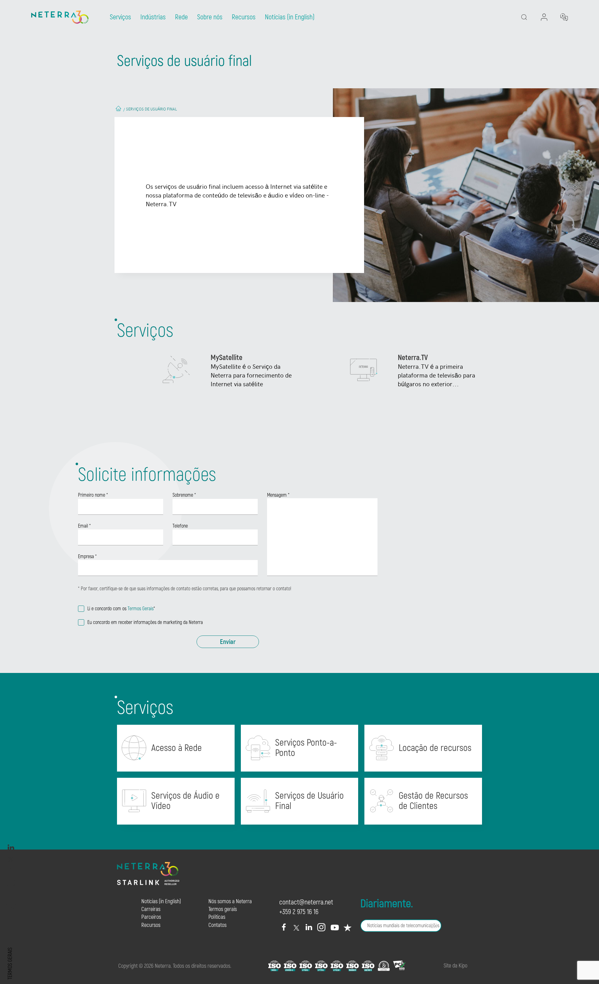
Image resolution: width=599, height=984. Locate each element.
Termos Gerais (140, 609)
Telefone (180, 526)
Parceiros (151, 917)
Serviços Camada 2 (304, 774)
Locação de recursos (435, 748)
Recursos (244, 17)
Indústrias (153, 17)
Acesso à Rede (176, 748)
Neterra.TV (293, 827)
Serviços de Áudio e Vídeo (185, 801)
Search (539, 42)
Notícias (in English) (289, 17)
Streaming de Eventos (185, 858)
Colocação (416, 768)
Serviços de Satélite (182, 816)
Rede (181, 17)
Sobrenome (184, 495)
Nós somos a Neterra (230, 901)
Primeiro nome (93, 495)
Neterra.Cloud (421, 758)
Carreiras (150, 909)
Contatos (217, 925)
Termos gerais (10, 963)
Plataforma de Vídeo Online (192, 848)
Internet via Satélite (305, 816)
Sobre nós (209, 17)
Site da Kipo (455, 965)
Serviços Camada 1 (304, 763)
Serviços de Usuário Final (309, 801)
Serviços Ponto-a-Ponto (306, 748)
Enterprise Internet (180, 758)
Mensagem (278, 495)
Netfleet (413, 816)
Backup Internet (176, 768)
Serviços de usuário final (151, 108)
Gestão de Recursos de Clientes (433, 801)
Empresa (87, 556)
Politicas (216, 917)
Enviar (228, 642)
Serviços (120, 17)
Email (84, 526)
